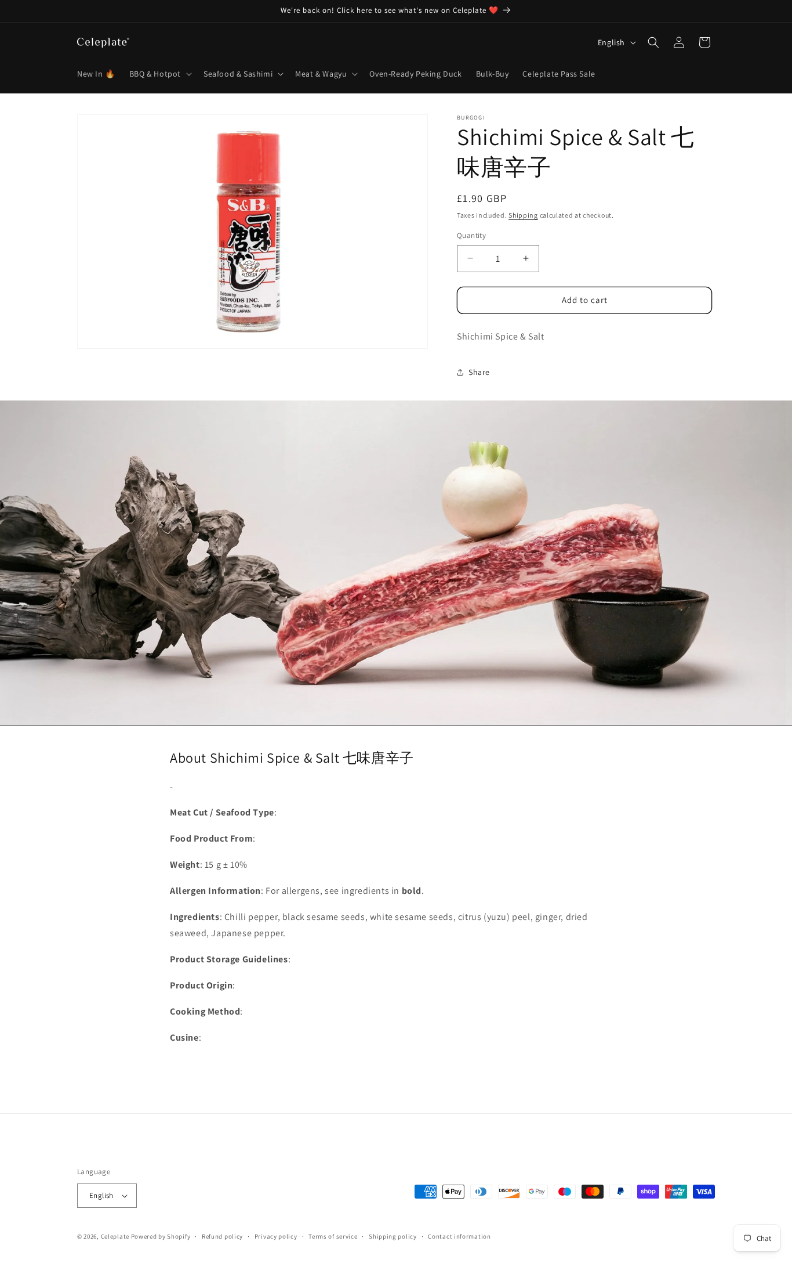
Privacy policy (276, 1236)
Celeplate (115, 1236)
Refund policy (222, 1236)
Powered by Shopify (161, 1236)
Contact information (459, 1236)
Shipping (523, 215)
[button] (159, 74)
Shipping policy (393, 1236)
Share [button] (479, 372)
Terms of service (332, 1236)
